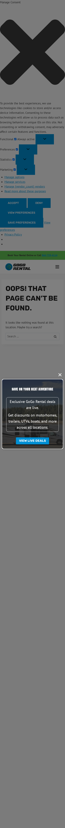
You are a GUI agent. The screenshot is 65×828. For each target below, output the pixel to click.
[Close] (60, 374)
